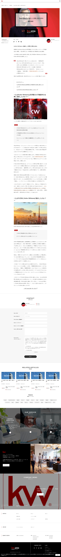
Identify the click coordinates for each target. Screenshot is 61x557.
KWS (21, 402)
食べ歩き (31, 402)
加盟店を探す (18, 516)
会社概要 (46, 545)
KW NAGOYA (51, 535)
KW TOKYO (34, 535)
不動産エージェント (48, 402)
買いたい (17, 513)
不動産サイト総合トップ (4, 5)
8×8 (54, 402)
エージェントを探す (33, 516)
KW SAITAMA (35, 539)
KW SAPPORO (21, 535)
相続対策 (17, 402)
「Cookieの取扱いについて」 (49, 554)
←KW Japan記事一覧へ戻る (30, 288)
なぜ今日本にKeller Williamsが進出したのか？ (27, 89)
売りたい (32, 513)
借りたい (26, 402)
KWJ (17, 39)
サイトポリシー (47, 547)
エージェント (7, 402)
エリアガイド (37, 402)
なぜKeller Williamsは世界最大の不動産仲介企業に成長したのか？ (30, 85)
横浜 (42, 402)
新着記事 (11, 5)
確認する (30, 356)
